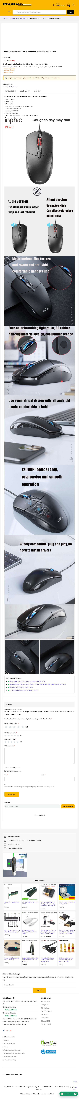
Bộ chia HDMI (45, 1021)
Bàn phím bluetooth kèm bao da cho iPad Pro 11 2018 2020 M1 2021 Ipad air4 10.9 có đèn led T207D (37, 684)
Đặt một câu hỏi (68, 806)
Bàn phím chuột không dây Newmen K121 (21, 687)
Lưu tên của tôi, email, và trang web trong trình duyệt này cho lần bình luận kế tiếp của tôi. (29, 786)
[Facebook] (3, 1030)
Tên (6, 775)
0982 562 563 (11, 1009)
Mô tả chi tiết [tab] (10, 91)
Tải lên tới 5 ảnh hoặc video (12, 768)
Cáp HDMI (44, 1014)
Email (43, 775)
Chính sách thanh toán (9, 1056)
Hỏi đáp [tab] (37, 91)
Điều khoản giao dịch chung (11, 1050)
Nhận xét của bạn (9, 746)
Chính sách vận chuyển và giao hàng (14, 1053)
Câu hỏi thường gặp (9, 1043)
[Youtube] (10, 1030)
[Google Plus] (7, 1030)
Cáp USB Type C (46, 1011)
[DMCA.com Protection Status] (48, 1042)
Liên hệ (5, 1047)
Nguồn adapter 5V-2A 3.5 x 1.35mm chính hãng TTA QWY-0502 (27, 681)
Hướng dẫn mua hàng (9, 1060)
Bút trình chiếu (45, 1001)
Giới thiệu (6, 1040)
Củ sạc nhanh (45, 1018)
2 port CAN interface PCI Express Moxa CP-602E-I (23, 690)
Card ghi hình (45, 1005)
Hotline (58, 4)
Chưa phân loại (13, 87)
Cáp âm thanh (45, 1008)
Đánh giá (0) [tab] (25, 91)
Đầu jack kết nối (46, 1024)
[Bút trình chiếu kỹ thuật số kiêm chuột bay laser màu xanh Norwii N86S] (15, 865)
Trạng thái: (6, 60)
